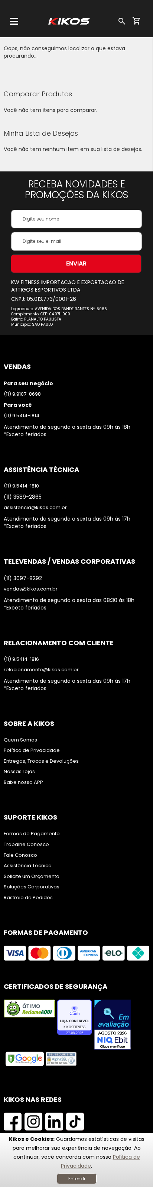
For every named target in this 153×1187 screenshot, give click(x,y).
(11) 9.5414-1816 (21, 659)
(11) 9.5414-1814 (21, 415)
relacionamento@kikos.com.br (41, 669)
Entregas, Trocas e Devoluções (41, 761)
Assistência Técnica (28, 865)
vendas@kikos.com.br (31, 589)
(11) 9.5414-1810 (21, 486)
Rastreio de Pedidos (28, 897)
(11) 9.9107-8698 (22, 394)
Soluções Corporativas (31, 887)
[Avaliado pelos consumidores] (112, 1025)
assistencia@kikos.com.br (35, 507)
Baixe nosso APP (23, 782)
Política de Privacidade (32, 750)
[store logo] (69, 21)
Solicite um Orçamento (31, 876)
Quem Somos (20, 740)
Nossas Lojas (19, 771)
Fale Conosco (20, 855)
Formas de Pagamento (32, 833)
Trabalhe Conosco (26, 844)
